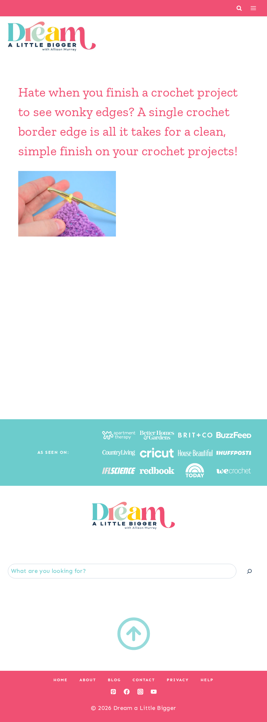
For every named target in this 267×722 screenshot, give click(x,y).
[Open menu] (253, 8)
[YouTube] (154, 692)
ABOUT (87, 680)
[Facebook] (127, 692)
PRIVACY (178, 680)
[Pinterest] (113, 692)
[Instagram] (140, 692)
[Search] (249, 571)
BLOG (114, 680)
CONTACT (144, 680)
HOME (60, 680)
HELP (207, 680)
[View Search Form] (239, 8)
